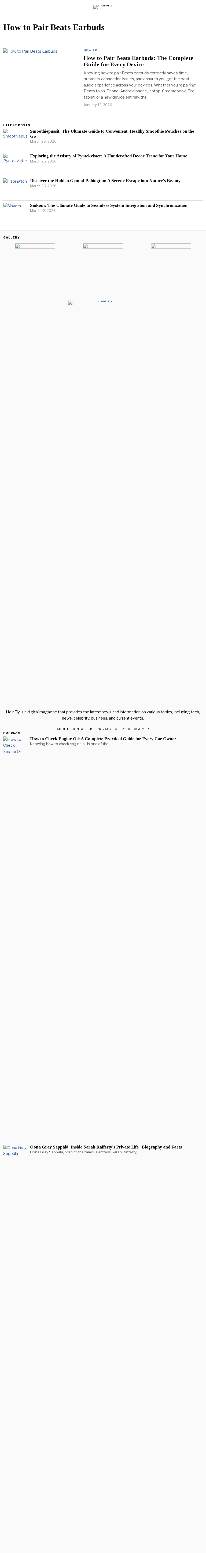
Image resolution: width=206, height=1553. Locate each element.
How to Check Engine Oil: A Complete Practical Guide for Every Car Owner (103, 738)
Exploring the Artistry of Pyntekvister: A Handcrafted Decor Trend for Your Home (108, 156)
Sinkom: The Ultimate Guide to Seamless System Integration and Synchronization (108, 205)
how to (90, 50)
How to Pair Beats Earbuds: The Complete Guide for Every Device (138, 61)
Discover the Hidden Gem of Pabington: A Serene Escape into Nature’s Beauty (105, 180)
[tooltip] (7, 296)
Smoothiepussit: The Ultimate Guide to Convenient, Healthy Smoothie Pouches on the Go (112, 134)
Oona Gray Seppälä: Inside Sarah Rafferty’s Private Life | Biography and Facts (106, 1147)
